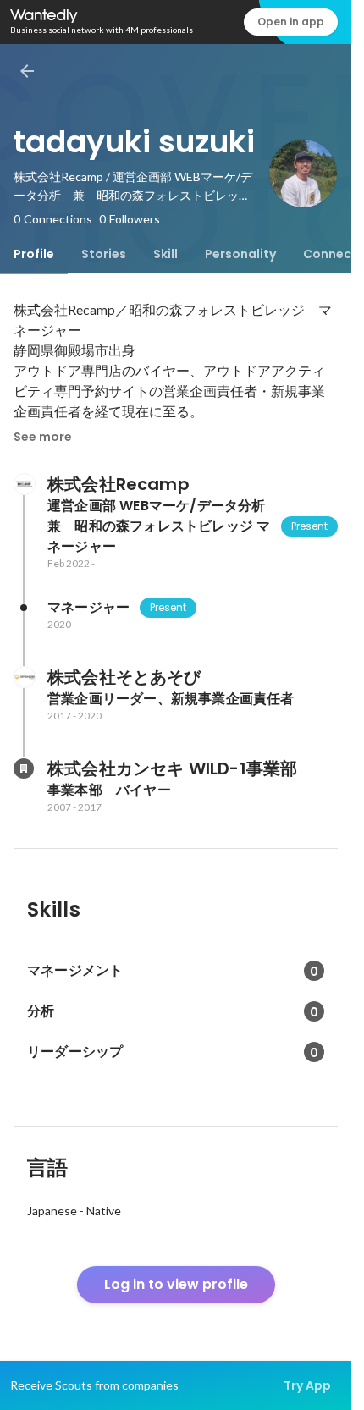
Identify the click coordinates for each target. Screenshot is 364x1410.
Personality (240, 253)
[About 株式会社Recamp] (24, 484)
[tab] (34, 254)
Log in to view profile (176, 1284)
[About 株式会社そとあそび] (24, 677)
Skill (165, 253)
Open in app (290, 21)
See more (43, 436)
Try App (307, 1385)
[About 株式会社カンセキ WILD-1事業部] (24, 768)
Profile (34, 253)
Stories (103, 253)
